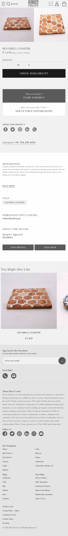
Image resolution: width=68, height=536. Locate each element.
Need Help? (19, 142)
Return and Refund (42, 490)
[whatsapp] (34, 129)
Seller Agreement (41, 482)
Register (5, 470)
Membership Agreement (44, 494)
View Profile (18, 247)
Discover (38, 453)
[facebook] (5, 129)
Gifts (4, 482)
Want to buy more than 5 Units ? (34, 109)
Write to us (14, 375)
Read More (8, 186)
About (4, 449)
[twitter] (13, 129)
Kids (4, 494)
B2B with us (7, 453)
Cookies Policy (7, 519)
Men (4, 486)
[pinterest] (20, 129)
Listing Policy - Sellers (10, 511)
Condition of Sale (9, 515)
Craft (37, 449)
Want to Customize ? (34, 96)
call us (5, 375)
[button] (66, 306)
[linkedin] (27, 129)
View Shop (50, 247)
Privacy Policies (41, 478)
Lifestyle (5, 498)
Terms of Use (40, 498)
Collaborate (39, 461)
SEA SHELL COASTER (14, 202)
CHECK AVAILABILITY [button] (34, 73)
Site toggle (3, 3)
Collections (6, 478)
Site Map (5, 523)
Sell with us (7, 457)
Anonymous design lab (44, 466)
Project (37, 457)
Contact (5, 461)
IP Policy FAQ (7, 506)
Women (5, 490)
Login (4, 466)
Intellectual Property (43, 486)
